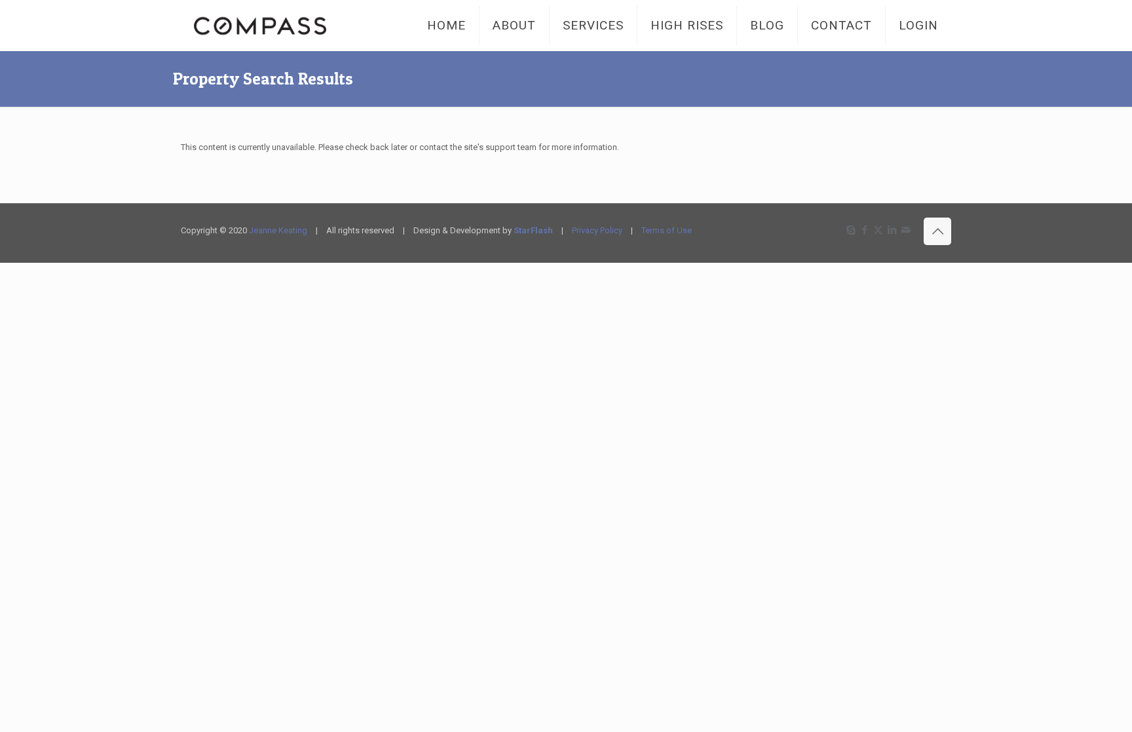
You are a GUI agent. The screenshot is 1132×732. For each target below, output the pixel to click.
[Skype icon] (851, 230)
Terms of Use (666, 230)
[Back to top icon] (937, 231)
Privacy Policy (597, 230)
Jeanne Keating (278, 230)
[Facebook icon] (864, 230)
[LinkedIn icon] (892, 230)
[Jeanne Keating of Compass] (260, 25)
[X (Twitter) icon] (878, 230)
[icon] (906, 230)
